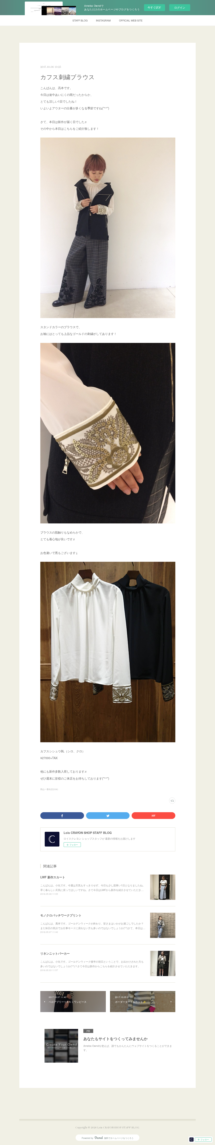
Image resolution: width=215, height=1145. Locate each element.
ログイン (179, 7)
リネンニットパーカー (55, 953)
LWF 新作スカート (52, 877)
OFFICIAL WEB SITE (131, 20)
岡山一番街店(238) (49, 789)
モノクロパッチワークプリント (60, 915)
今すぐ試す (154, 7)
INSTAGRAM (103, 20)
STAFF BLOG (80, 20)
